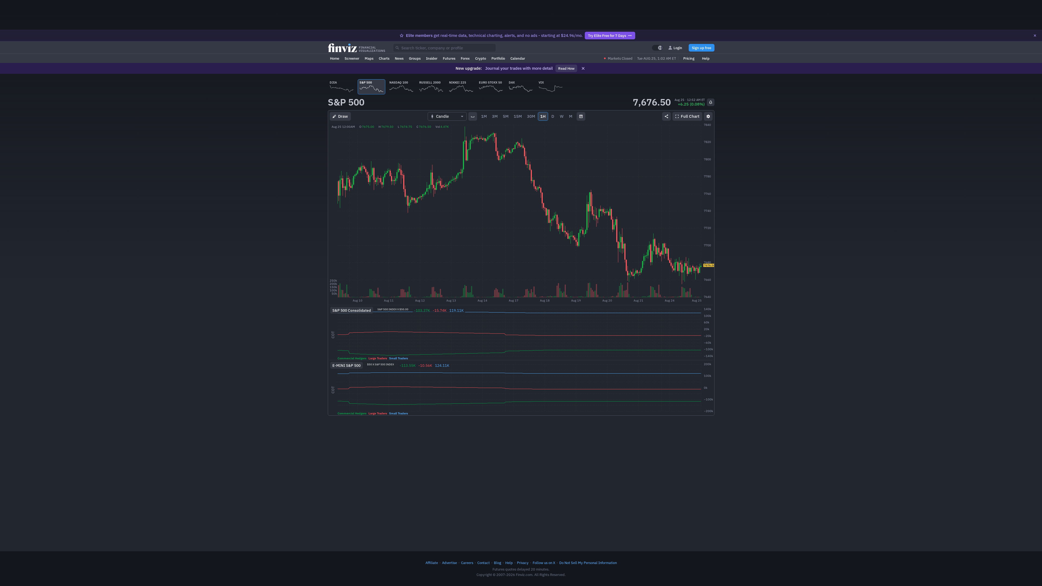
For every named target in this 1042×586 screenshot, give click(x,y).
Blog (497, 562)
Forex (465, 58)
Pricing (688, 58)
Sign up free (701, 48)
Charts (384, 58)
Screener (352, 58)
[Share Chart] (666, 116)
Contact (483, 562)
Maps (369, 58)
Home (334, 58)
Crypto (480, 58)
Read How (566, 68)
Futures (449, 58)
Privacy (523, 562)
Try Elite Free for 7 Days (607, 35)
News (399, 58)
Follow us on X (544, 562)
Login (678, 48)
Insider (431, 58)
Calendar (517, 58)
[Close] (1035, 35)
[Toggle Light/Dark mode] (657, 48)
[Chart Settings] (708, 116)
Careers (467, 562)
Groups (415, 58)
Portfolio (498, 58)
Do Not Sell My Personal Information (588, 562)
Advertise (449, 562)
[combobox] (444, 47)
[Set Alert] (710, 102)
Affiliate (431, 562)
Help (706, 58)
